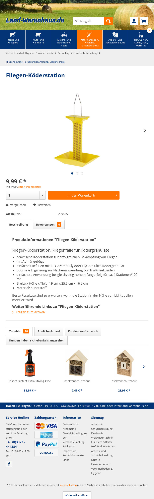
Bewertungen (48, 224)
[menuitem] (93, 21)
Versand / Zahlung (73, 442)
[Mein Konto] (134, 21)
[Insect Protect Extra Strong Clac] (29, 363)
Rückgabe (68, 446)
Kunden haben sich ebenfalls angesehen (36, 340)
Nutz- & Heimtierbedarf (100, 462)
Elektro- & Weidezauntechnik (102, 435)
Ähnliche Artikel (48, 331)
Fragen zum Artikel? (30, 312)
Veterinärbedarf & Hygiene (101, 471)
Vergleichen (17, 205)
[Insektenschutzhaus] (76, 363)
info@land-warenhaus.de (131, 406)
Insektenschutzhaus (77, 381)
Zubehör (18, 331)
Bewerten (44, 205)
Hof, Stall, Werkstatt (103, 446)
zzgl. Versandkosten (29, 186)
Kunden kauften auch (83, 331)
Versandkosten (68, 485)
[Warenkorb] (144, 21)
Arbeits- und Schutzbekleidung (101, 453)
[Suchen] (108, 21)
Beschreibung (18, 224)
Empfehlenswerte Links (73, 458)
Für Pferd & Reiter (101, 442)
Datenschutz (70, 424)
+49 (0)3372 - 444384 (57, 406)
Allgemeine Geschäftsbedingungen (75, 433)
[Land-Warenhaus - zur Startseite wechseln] (35, 20)
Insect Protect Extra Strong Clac (30, 381)
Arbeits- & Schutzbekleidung (101, 427)
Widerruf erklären (77, 495)
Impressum (69, 451)
